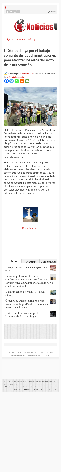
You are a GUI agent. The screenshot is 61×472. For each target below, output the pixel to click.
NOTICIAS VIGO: (14, 352)
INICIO (17, 389)
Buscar (52, 12)
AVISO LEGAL (27, 389)
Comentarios (48, 261)
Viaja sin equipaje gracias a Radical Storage (25, 293)
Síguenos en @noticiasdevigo (21, 39)
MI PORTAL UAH (34, 355)
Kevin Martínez (26, 73)
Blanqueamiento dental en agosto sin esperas (26, 268)
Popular (30, 261)
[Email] (27, 81)
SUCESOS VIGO (47, 352)
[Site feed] (19, 12)
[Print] (22, 81)
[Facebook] (7, 12)
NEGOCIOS (47, 355)
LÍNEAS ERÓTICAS (31, 352)
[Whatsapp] (17, 81)
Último (12, 261)
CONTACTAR (52, 389)
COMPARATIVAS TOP (17, 355)
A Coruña (10, 77)
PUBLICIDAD (39, 389)
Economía (19, 77)
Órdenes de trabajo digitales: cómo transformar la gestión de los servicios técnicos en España (26, 304)
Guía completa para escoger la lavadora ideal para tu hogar (22, 314)
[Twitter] (11, 12)
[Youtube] (15, 12)
